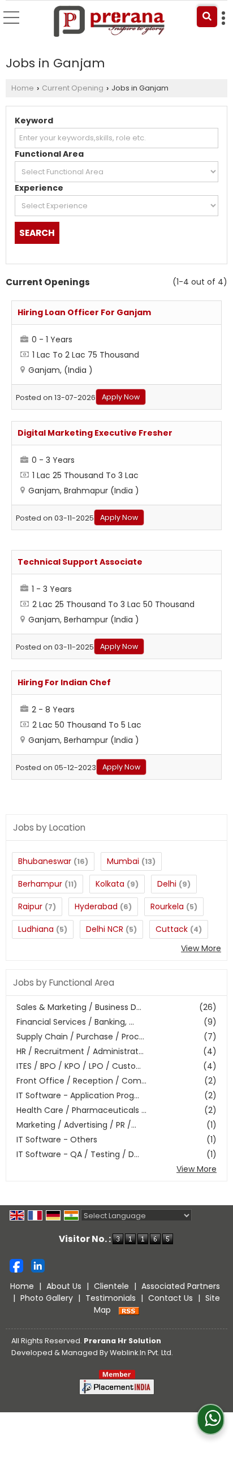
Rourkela (167, 906)
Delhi (166, 883)
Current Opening (72, 88)
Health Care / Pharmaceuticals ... (81, 1110)
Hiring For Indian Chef (64, 682)
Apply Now (121, 397)
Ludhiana (36, 929)
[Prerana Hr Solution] (110, 22)
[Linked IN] (38, 1265)
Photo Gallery (46, 1298)
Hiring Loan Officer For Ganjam (84, 312)
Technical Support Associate (80, 562)
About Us (63, 1286)
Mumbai (123, 861)
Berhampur (40, 883)
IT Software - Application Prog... (77, 1095)
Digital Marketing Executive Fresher (95, 433)
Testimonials (110, 1298)
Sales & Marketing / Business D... (78, 1007)
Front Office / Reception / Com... (81, 1080)
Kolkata (110, 883)
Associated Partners (180, 1286)
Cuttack (172, 929)
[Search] (207, 16)
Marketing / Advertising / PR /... (76, 1125)
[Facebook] (16, 1265)
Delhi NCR (104, 929)
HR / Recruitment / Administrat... (80, 1051)
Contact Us (170, 1298)
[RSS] (129, 1310)
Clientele (111, 1286)
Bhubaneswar (44, 861)
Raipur (30, 906)
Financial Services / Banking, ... (75, 1022)
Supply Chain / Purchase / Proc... (80, 1036)
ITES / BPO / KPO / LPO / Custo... (78, 1066)
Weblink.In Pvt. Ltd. (141, 1352)
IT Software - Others (56, 1139)
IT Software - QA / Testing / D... (77, 1154)
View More (201, 948)
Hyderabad (96, 906)
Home (22, 88)
